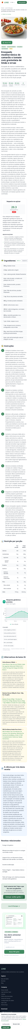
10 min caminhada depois (10, 639)
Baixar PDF (8, 42)
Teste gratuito (22, 2)
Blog (2, 983)
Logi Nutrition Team (6, 992)
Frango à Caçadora (7, 845)
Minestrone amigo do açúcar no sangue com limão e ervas (13, 851)
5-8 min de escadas (8, 645)
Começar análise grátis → (14, 897)
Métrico (19, 260)
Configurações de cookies (7, 1000)
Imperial (24, 260)
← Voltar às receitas (6, 14)
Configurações (6, 1024)
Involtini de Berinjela (8, 864)
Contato (3, 994)
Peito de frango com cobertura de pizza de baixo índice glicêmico (13, 878)
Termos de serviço (5, 998)
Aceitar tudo (6, 1027)
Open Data (4, 1002)
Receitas (3, 981)
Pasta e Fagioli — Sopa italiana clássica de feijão (13, 871)
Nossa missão (4, 990)
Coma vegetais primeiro (10, 630)
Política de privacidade (7, 996)
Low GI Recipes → (14, 906)
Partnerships (4, 1004)
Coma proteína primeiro (10, 633)
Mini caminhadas (8, 642)
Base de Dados (5, 979)
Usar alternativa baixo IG (10, 636)
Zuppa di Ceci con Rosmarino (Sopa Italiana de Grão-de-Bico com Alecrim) (13, 858)
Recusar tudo (16, 1024)
